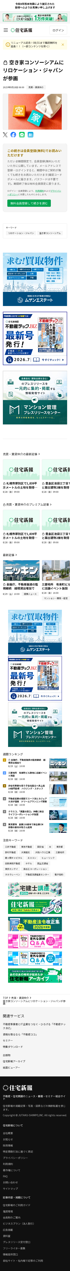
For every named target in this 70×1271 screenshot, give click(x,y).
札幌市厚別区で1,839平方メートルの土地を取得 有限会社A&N (20, 487)
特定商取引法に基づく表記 (18, 1151)
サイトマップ (10, 1188)
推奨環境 (8, 1211)
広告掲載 (8, 1230)
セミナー (8, 1040)
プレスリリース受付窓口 (16, 1242)
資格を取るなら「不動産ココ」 (20, 1034)
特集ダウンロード (13, 1046)
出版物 (6, 1055)
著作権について (11, 1170)
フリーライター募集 (14, 1248)
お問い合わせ (10, 1182)
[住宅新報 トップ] (21, 30)
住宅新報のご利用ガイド (17, 1205)
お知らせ (8, 1139)
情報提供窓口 (10, 1254)
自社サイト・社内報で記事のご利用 (23, 1260)
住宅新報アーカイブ (14, 1061)
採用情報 (8, 1145)
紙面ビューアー (11, 1067)
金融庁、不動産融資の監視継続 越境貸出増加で (20, 586)
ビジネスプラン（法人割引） (19, 1223)
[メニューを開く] (6, 30)
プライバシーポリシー (15, 1158)
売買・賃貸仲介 (20, 998)
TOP (5, 998)
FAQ (5, 1176)
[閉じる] (62, 44)
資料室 (6, 1236)
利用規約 (39, 190)
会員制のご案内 (11, 1217)
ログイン (58, 30)
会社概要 (8, 1133)
